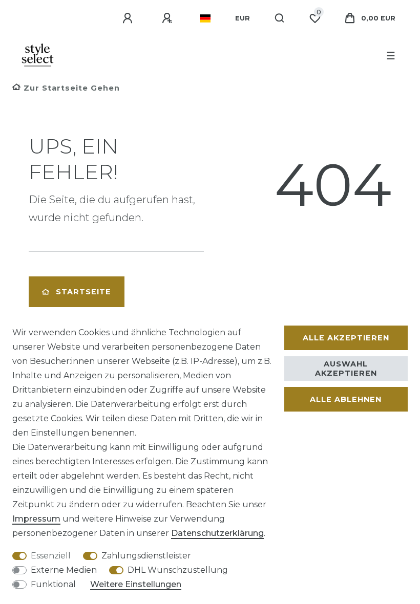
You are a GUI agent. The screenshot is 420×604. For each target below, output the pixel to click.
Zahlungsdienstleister (146, 555)
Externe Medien (64, 570)
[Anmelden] (129, 18)
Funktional (53, 584)
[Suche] (280, 18)
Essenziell (51, 555)
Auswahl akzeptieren (346, 368)
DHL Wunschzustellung (178, 570)
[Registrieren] (168, 18)
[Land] (205, 18)
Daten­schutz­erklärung (217, 533)
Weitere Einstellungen (135, 584)
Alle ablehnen (346, 399)
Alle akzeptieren (346, 337)
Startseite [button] (83, 291)
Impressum (36, 519)
